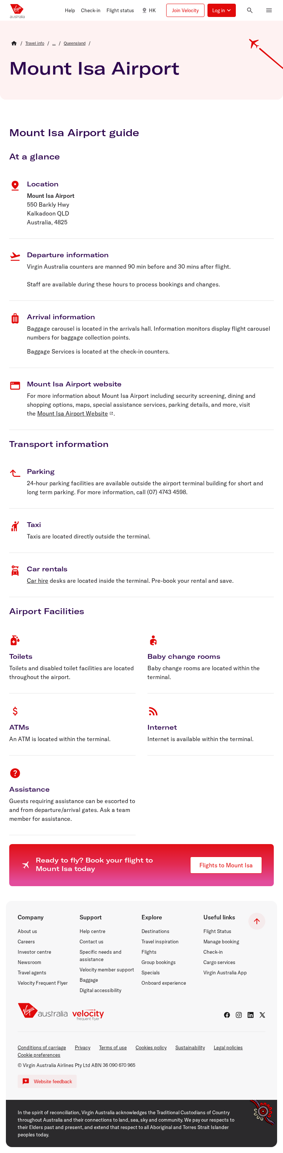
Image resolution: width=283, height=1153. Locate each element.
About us (27, 931)
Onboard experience (164, 983)
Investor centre (34, 952)
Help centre (92, 931)
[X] (262, 1015)
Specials (151, 972)
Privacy (82, 1047)
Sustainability (190, 1047)
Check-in (213, 952)
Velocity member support (107, 970)
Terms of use (113, 1047)
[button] (70, 10)
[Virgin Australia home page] (17, 10)
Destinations (156, 931)
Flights (149, 952)
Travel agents (32, 972)
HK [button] (152, 10)
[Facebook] (227, 1015)
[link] (35, 43)
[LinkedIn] (251, 1015)
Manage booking (221, 941)
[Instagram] (239, 1015)
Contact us (92, 941)
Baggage (89, 980)
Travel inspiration (160, 941)
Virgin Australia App (225, 972)
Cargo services (219, 962)
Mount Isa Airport (94, 68)
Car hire (37, 580)
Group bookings (159, 962)
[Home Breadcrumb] (14, 43)
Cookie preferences (39, 1055)
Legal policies (228, 1047)
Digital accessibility (100, 990)
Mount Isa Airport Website (72, 413)
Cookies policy (151, 1047)
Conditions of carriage (42, 1047)
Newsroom (29, 962)
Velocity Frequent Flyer (43, 983)
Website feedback (53, 1081)
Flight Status (217, 931)
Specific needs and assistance (101, 955)
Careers (26, 941)
